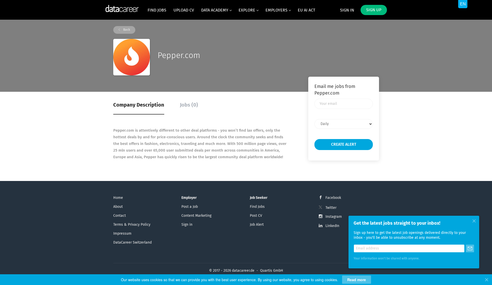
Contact (119, 216)
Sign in (347, 10)
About (118, 207)
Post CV (256, 216)
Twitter (330, 208)
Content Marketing (196, 216)
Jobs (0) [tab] (189, 105)
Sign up (373, 10)
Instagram (333, 217)
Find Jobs (257, 207)
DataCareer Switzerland (132, 242)
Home (118, 198)
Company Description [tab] (138, 105)
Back (126, 29)
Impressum (122, 233)
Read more (356, 279)
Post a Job (189, 207)
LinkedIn (332, 226)
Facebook (333, 198)
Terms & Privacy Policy (131, 224)
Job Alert (257, 224)
